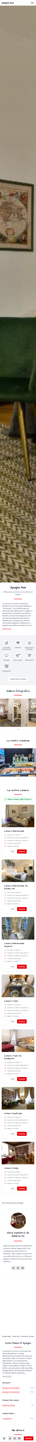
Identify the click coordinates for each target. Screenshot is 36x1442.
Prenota (28, 1438)
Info (12, 851)
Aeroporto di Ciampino (11, 1388)
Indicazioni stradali (27, 1336)
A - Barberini (7, 1418)
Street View (16, 1336)
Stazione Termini (8, 1405)
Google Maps (6, 1336)
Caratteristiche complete (18, 679)
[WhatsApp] (15, 1438)
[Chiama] (10, 1438)
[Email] (19, 1438)
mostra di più (6, 629)
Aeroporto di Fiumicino (11, 1392)
